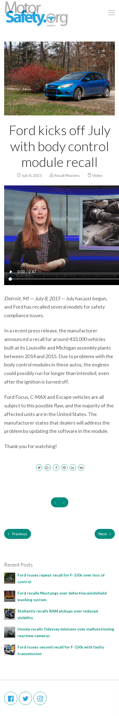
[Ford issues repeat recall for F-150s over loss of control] (9, 577)
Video (97, 175)
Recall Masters (67, 175)
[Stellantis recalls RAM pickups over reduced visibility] (9, 613)
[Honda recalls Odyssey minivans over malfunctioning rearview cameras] (9, 631)
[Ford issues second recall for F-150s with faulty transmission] (9, 649)
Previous (19, 533)
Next (103, 533)
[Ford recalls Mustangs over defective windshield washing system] (9, 595)
